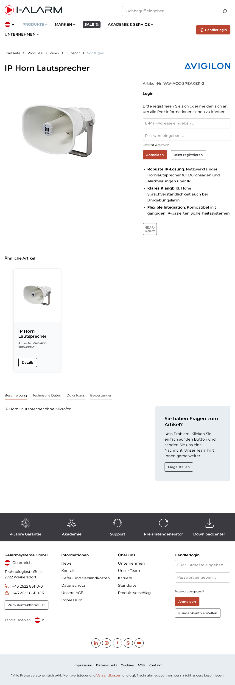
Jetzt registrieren (188, 155)
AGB (141, 665)
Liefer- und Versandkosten (85, 578)
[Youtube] (139, 643)
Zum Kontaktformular (26, 605)
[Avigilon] (184, 66)
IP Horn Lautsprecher (32, 334)
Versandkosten (108, 675)
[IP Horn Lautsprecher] (37, 295)
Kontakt (68, 571)
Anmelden (155, 155)
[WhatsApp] (128, 643)
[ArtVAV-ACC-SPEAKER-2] (58, 131)
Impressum (72, 600)
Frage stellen (179, 467)
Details (28, 362)
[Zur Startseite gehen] (59, 10)
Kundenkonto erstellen (197, 613)
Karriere (125, 578)
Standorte (127, 585)
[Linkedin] (96, 643)
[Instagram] (106, 643)
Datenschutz (73, 585)
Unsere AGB (72, 593)
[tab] (16, 395)
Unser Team (129, 571)
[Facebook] (117, 643)
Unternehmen (131, 563)
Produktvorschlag (134, 593)
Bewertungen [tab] (101, 395)
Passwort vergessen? (156, 145)
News (66, 563)
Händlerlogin (215, 30)
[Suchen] (224, 11)
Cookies (127, 665)
